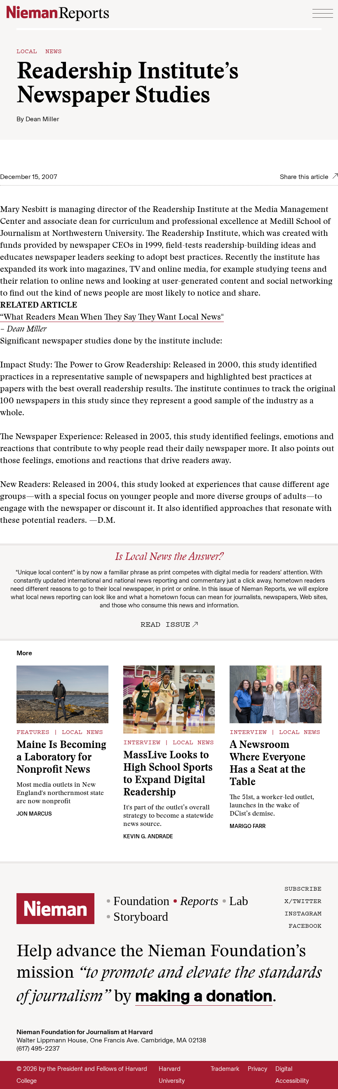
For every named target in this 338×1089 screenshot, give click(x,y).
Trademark (225, 1069)
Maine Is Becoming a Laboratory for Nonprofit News (61, 758)
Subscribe (303, 888)
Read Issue (165, 624)
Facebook (305, 925)
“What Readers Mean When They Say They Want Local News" (112, 317)
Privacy (257, 1069)
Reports (199, 901)
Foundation (141, 901)
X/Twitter (303, 900)
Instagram (303, 912)
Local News (39, 51)
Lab (238, 901)
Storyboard (140, 916)
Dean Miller (42, 119)
